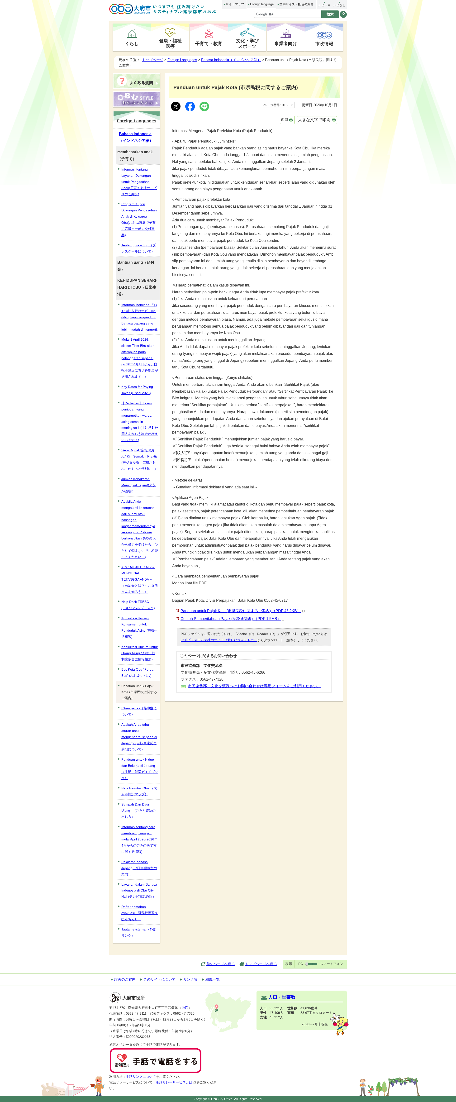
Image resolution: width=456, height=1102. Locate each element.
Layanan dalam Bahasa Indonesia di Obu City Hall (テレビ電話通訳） (139, 891)
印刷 (284, 120)
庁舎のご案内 (125, 979)
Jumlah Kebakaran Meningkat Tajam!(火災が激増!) (138, 485)
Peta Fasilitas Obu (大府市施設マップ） (139, 791)
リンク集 (190, 979)
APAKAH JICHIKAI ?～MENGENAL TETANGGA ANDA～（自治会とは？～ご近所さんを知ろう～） (139, 579)
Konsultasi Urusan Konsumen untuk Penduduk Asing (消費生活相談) (139, 627)
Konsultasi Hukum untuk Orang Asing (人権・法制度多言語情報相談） (139, 653)
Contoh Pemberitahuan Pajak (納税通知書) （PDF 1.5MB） (230, 619)
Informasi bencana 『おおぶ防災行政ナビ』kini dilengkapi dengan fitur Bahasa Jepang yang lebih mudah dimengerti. (139, 317)
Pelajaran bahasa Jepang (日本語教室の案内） (139, 868)
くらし (132, 43)
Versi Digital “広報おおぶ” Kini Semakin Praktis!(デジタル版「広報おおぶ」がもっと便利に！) (139, 459)
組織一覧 (212, 979)
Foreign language (262, 4)
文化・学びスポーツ (247, 43)
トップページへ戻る (261, 964)
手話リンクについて (141, 1076)
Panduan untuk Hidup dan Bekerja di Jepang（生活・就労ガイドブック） (139, 769)
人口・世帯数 (281, 997)
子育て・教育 (208, 43)
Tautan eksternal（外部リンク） (138, 932)
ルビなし (339, 5)
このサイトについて (159, 979)
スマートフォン (331, 964)
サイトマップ (235, 4)
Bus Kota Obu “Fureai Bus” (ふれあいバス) (137, 672)
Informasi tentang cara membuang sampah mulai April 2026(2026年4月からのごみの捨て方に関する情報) (139, 839)
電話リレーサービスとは (174, 1082)
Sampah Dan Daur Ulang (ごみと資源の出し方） (138, 810)
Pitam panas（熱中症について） (139, 711)
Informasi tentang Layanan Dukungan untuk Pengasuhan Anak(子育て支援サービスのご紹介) (139, 181)
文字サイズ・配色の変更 (297, 4)
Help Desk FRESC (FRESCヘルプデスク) (138, 605)
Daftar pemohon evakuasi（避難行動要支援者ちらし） (139, 913)
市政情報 (324, 43)
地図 (185, 1008)
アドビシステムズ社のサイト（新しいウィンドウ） (219, 640)
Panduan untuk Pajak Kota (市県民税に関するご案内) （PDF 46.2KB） (240, 611)
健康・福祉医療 (170, 43)
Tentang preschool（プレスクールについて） (138, 248)
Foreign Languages (182, 60)
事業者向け (286, 43)
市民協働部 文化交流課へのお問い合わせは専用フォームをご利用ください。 (254, 686)
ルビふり (324, 5)
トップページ (152, 60)
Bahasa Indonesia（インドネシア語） (231, 60)
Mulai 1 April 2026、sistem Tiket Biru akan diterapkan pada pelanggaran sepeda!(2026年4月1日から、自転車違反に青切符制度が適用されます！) (139, 358)
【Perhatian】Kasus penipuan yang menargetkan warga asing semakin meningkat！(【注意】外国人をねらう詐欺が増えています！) (139, 421)
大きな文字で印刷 (314, 120)
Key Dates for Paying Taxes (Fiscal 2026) (137, 390)
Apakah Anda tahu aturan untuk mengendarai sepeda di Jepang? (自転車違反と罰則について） (139, 737)
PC (300, 964)
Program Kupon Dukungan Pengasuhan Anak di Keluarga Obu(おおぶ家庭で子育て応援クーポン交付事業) (139, 219)
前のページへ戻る (220, 964)
